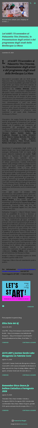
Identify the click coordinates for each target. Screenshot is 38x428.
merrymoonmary (23, 424)
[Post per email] (3, 306)
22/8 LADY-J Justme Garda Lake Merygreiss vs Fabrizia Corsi (18, 354)
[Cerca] (31, 3)
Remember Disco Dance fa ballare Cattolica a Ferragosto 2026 (18, 388)
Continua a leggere (29, 342)
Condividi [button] (30, 306)
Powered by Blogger (20, 420)
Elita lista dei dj (10, 323)
